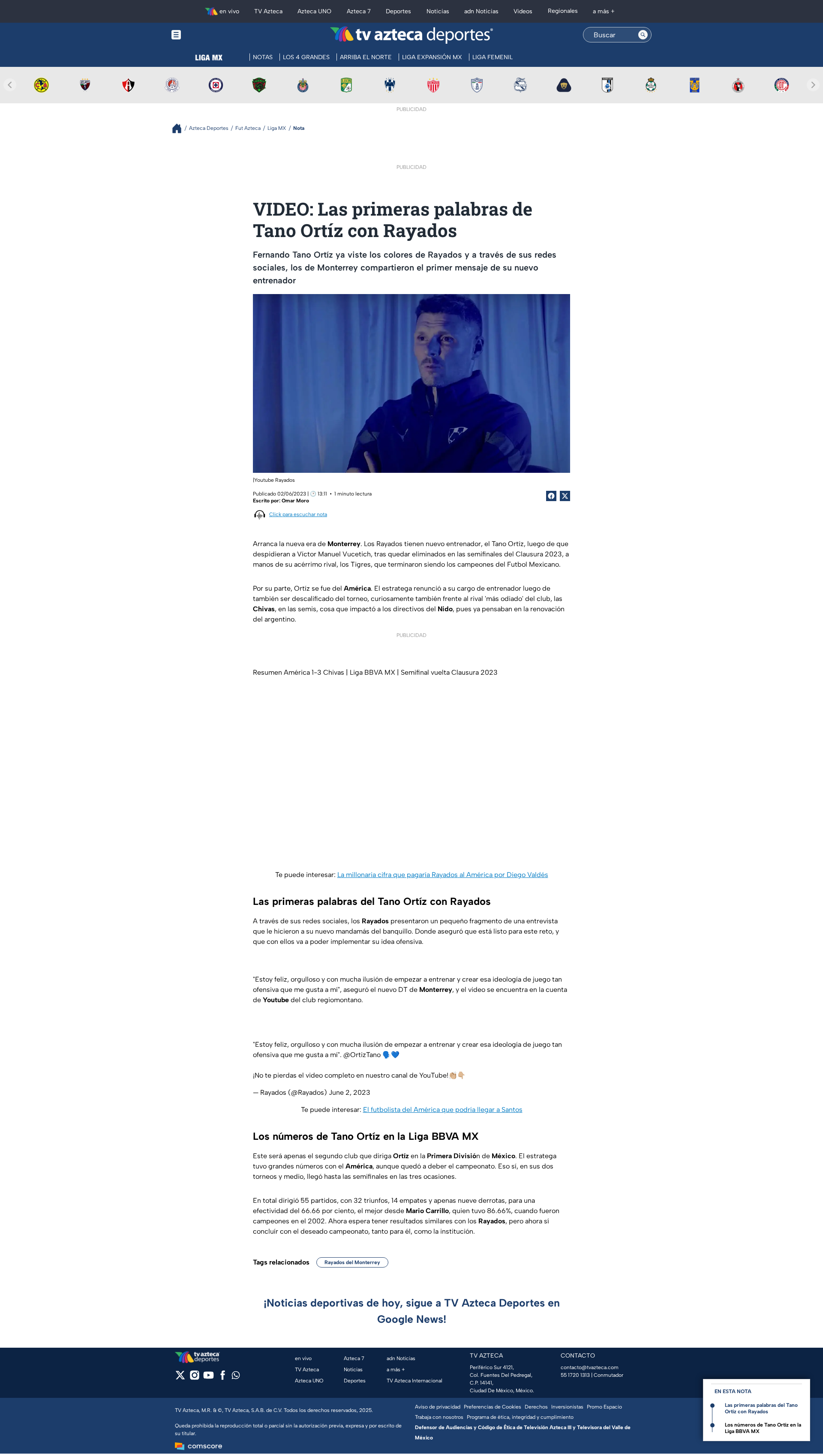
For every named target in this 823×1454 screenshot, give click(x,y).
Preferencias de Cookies (492, 1407)
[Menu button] (205, 35)
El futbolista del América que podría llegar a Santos (443, 1110)
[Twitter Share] (565, 496)
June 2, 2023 (349, 1092)
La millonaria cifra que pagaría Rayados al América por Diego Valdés (442, 875)
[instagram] (194, 1378)
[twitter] (180, 1378)
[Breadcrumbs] (180, 128)
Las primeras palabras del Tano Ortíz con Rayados (761, 1408)
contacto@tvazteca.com (590, 1367)
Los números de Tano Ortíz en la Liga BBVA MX (763, 1428)
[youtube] (208, 1378)
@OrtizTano (362, 1055)
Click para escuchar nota (298, 514)
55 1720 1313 (575, 1375)
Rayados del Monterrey (352, 1262)
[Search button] (643, 34)
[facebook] (222, 1378)
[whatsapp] (235, 1377)
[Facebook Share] (551, 496)
